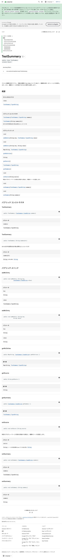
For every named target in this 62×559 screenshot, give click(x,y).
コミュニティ (15, 552)
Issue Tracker (45, 541)
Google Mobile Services (47, 536)
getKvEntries (7, 153)
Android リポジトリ (6, 528)
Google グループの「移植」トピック (30, 545)
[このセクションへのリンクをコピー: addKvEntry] (11, 273)
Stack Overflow (45, 538)
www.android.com (46, 533)
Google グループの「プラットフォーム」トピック (30, 539)
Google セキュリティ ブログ (28, 536)
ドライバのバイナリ (6, 541)
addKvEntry (6, 138)
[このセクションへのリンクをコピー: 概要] (6, 92)
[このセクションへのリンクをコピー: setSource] (10, 422)
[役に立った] (57, 32)
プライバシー (35, 552)
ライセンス (28, 552)
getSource (6, 161)
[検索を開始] (39, 2)
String (16, 259)
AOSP (3, 31)
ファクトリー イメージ (7, 538)
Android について (6, 552)
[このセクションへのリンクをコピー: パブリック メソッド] (20, 268)
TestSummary (7, 117)
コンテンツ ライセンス (27, 517)
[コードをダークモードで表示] (59, 212)
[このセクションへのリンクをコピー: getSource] (10, 373)
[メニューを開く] (2, 2)
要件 (3, 531)
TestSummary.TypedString (10, 104)
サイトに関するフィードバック (47, 552)
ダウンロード (5, 533)
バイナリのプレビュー (7, 536)
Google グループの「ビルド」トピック (30, 542)
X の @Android (25, 528)
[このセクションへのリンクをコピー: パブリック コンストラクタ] (25, 203)
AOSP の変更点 (49, 13)
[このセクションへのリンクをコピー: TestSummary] (12, 207)
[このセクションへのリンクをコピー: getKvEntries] (12, 348)
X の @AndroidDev (26, 531)
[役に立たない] (59, 32)
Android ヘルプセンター (48, 528)
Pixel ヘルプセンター (47, 531)
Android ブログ (25, 533)
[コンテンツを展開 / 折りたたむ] (12, 36)
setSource (6, 176)
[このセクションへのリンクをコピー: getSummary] (12, 398)
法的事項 (22, 552)
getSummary (6, 169)
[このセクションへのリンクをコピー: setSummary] (12, 454)
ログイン (58, 1)
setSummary (6, 187)
